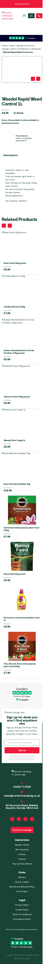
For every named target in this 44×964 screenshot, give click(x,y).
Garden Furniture (25, 45)
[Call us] (39, 15)
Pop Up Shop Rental (22, 863)
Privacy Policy (22, 905)
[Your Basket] (24, 15)
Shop (12, 45)
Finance (22, 859)
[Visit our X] (32, 819)
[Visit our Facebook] (12, 819)
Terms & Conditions (22, 914)
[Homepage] (7, 15)
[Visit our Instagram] (19, 819)
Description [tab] (11, 155)
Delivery (22, 877)
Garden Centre (9, 48)
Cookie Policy (22, 909)
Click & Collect (22, 882)
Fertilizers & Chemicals (30, 48)
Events (22, 854)
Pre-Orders (22, 891)
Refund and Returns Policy (22, 886)
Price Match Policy (22, 919)
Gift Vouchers (22, 849)
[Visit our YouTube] (25, 819)
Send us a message (22, 830)
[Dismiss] (41, 4)
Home (5, 45)
